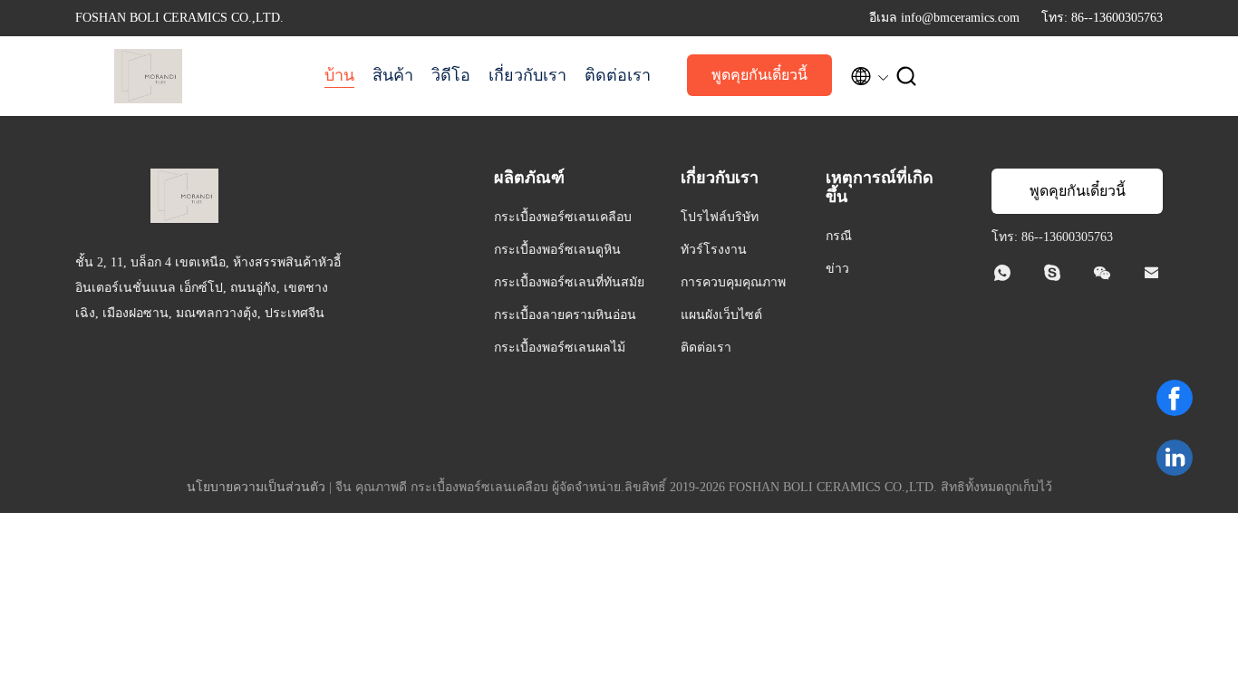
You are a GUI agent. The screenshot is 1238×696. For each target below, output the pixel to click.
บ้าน (339, 75)
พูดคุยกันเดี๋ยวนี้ (759, 74)
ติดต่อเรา (618, 75)
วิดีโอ (450, 75)
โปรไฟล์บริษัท (720, 217)
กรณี (839, 236)
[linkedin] (1174, 457)
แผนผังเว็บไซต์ (721, 315)
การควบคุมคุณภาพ (733, 282)
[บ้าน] (147, 76)
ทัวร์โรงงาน (714, 249)
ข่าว (837, 269)
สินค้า (392, 75)
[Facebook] (1174, 398)
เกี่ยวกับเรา (527, 75)
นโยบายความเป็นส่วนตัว (256, 487)
